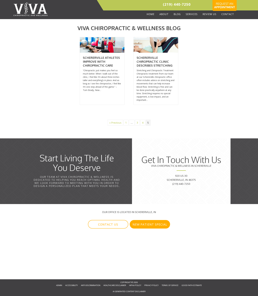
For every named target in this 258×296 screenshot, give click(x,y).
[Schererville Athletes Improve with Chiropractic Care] (102, 44)
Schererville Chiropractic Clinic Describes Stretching (154, 61)
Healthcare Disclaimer (114, 285)
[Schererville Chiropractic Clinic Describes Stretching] (156, 44)
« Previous (115, 122)
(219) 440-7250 (177, 4)
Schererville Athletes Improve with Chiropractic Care (101, 61)
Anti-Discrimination (90, 285)
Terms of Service (170, 285)
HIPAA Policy (135, 285)
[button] (108, 224)
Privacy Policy (151, 285)
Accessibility (71, 285)
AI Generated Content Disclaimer (129, 291)
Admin (59, 285)
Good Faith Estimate (192, 285)
